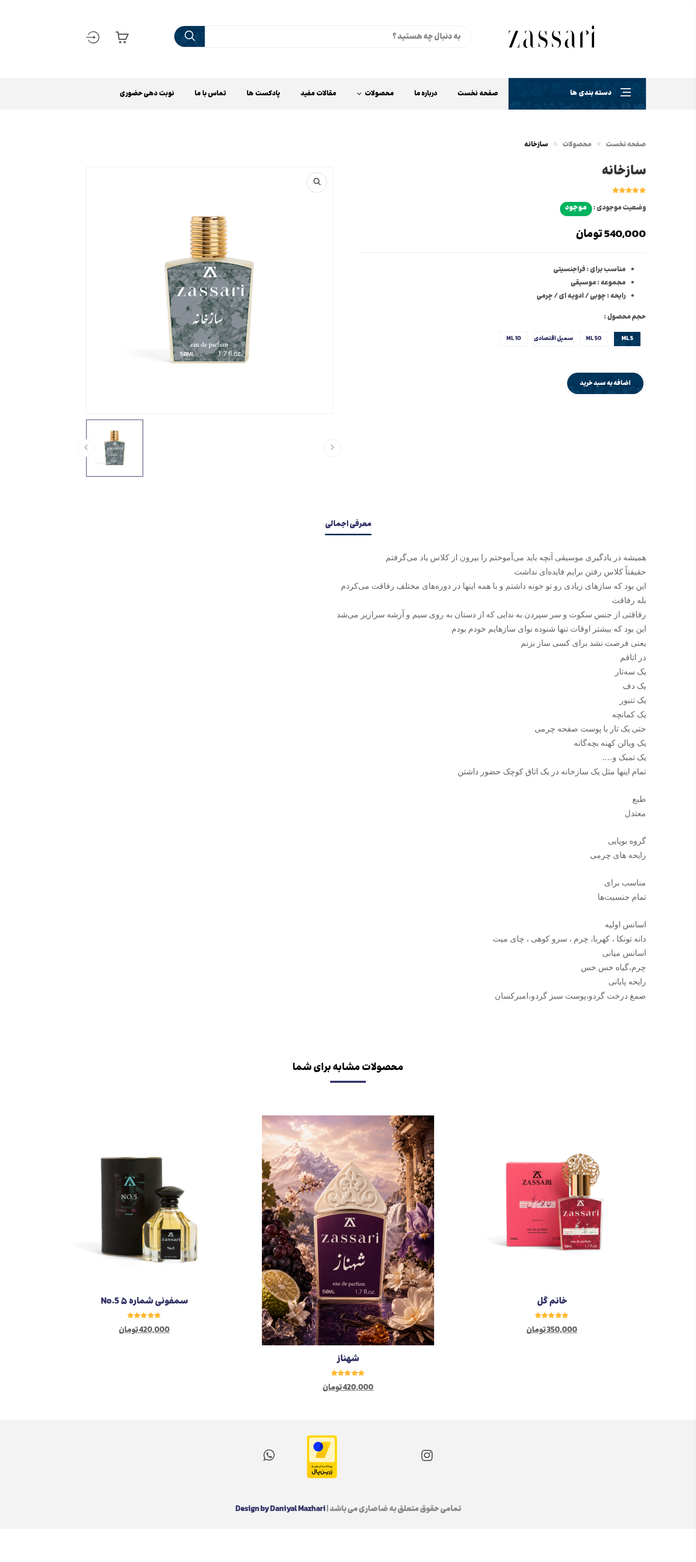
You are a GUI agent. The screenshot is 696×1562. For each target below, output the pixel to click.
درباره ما (426, 93)
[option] (552, 1255)
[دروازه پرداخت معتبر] (322, 1446)
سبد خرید (122, 42)
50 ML (593, 339)
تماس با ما (210, 93)
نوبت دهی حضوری (147, 93)
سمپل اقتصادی (553, 339)
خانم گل (552, 1301)
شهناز (348, 1359)
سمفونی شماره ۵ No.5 (144, 1301)
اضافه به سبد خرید (605, 383)
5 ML (627, 339)
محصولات (379, 93)
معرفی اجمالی (348, 524)
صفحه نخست (478, 93)
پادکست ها (263, 93)
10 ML (513, 339)
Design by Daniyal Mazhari (280, 1509)
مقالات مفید (318, 93)
